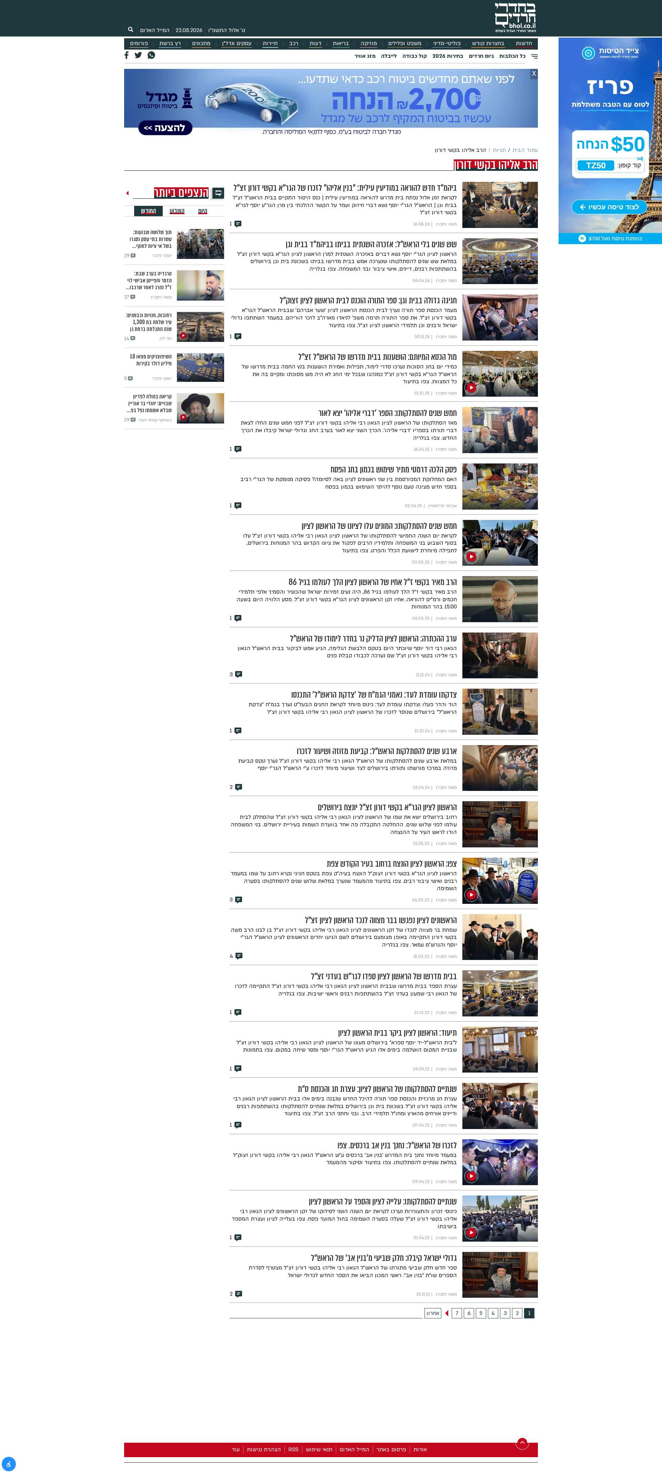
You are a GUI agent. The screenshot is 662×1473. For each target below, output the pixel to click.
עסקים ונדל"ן (236, 43)
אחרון (433, 1313)
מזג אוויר (364, 56)
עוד (236, 1449)
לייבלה (389, 56)
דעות (315, 43)
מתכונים (201, 43)
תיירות (270, 43)
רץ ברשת (170, 43)
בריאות (341, 43)
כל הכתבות (512, 56)
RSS (293, 1449)
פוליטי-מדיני (447, 43)
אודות (420, 1449)
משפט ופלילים (404, 43)
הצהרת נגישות (264, 1449)
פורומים (139, 43)
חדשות (524, 43)
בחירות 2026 (447, 56)
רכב (293, 43)
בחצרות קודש (488, 43)
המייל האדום (155, 30)
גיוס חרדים (481, 56)
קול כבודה (414, 56)
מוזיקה (369, 43)
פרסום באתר (391, 1449)
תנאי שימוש (319, 1449)
